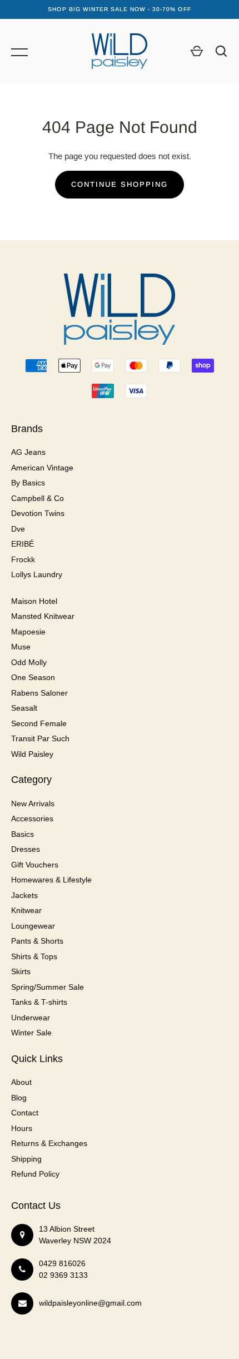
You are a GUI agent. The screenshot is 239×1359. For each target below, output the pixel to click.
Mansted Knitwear (42, 616)
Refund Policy (35, 1173)
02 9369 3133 (63, 1275)
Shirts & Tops (34, 956)
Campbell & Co (37, 498)
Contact (24, 1112)
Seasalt (24, 707)
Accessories (32, 818)
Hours (21, 1128)
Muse (21, 646)
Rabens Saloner (39, 692)
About (21, 1082)
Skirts (21, 971)
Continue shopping (119, 184)
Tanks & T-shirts (39, 1002)
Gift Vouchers (34, 864)
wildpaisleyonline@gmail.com (90, 1302)
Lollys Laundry (36, 574)
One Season (33, 677)
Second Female (39, 723)
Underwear (30, 1017)
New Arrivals (32, 803)
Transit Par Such (40, 738)
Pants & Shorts (37, 940)
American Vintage (42, 467)
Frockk (23, 559)
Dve (18, 528)
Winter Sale (31, 1032)
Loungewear (33, 925)
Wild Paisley (32, 754)
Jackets (24, 895)
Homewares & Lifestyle (51, 879)
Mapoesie (28, 631)
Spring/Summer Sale (47, 987)
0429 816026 (62, 1263)
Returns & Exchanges (49, 1143)
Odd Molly (29, 662)
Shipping (26, 1158)
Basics (22, 834)
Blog (19, 1097)
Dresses (25, 849)
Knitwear (26, 910)
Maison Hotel (34, 601)
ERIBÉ (22, 543)
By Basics (28, 482)
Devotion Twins (37, 513)
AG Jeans (28, 452)
